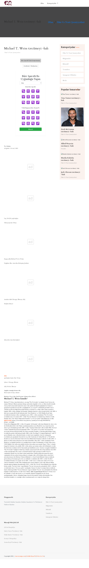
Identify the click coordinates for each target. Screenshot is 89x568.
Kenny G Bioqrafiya (10, 538)
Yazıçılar (63, 148)
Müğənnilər (67, 58)
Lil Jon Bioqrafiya (9, 527)
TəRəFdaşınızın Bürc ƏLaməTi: (30, 108)
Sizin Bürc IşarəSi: (30, 87)
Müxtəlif (65, 64)
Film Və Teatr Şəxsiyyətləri (70, 22)
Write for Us (40, 556)
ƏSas (42, 3)
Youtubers (66, 69)
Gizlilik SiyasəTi (31, 556)
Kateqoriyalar (52, 3)
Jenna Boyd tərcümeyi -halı (13, 542)
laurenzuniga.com (20, 556)
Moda (65, 80)
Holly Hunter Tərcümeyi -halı (13, 535)
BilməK (30, 129)
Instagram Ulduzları (69, 75)
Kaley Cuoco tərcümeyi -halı (13, 531)
